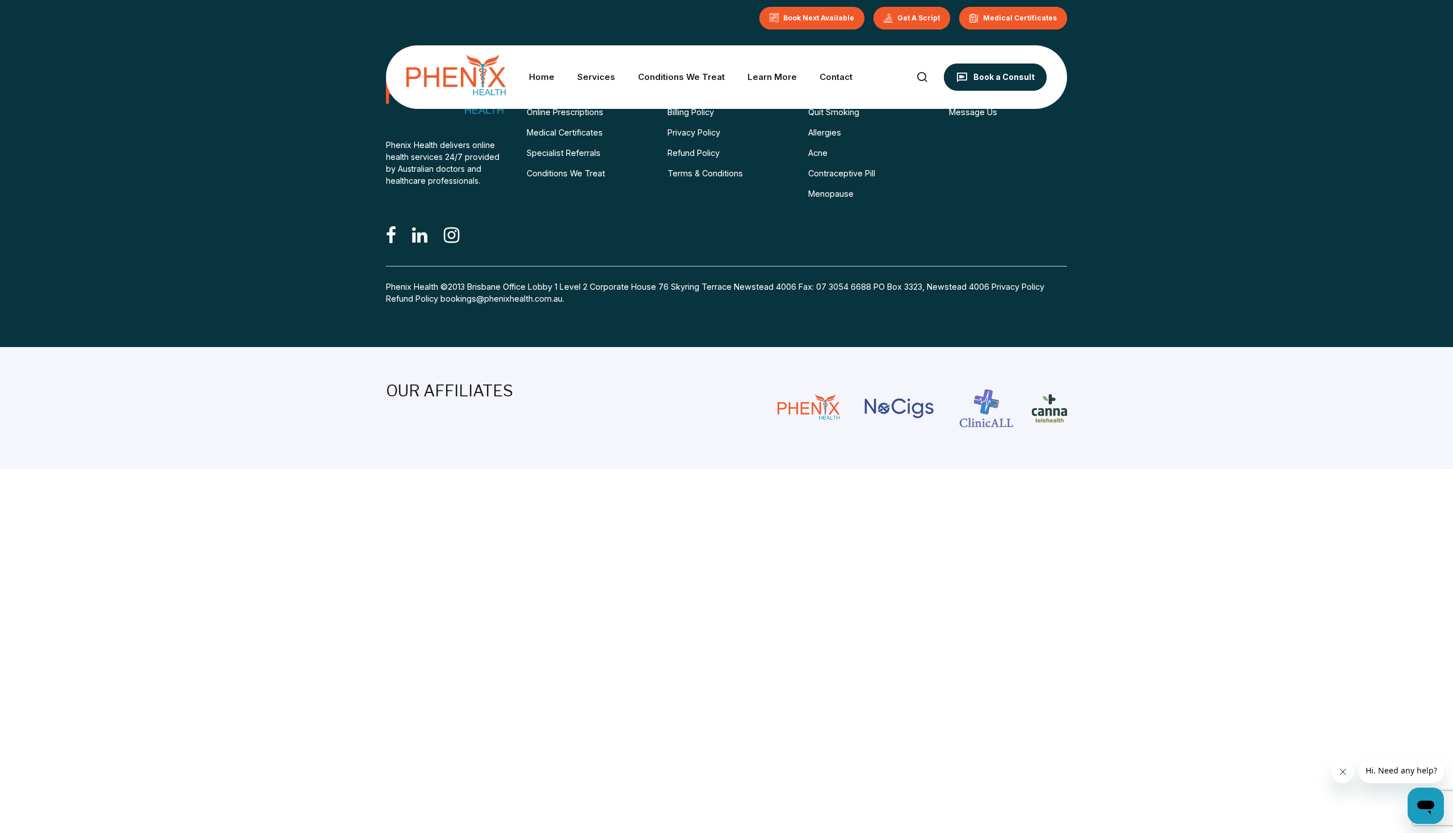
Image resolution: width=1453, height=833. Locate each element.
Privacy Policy (693, 132)
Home (542, 76)
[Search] (922, 77)
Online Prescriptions (565, 112)
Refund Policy (693, 153)
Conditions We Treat (681, 76)
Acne (818, 153)
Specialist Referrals (563, 153)
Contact (836, 76)
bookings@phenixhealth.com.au (501, 298)
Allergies (824, 132)
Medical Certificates (565, 132)
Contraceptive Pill (841, 173)
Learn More (772, 76)
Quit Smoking (833, 112)
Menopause (831, 193)
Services (596, 76)
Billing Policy (690, 112)
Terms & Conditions (705, 173)
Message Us (973, 112)
